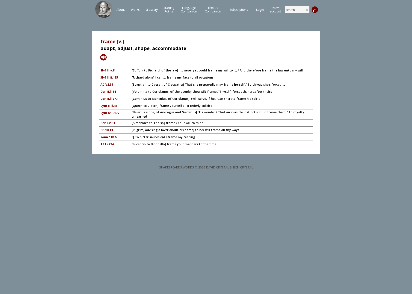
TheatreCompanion (213, 9)
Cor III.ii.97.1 (109, 99)
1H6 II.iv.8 (107, 70)
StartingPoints (169, 9)
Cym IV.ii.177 (109, 113)
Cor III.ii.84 (108, 91)
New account (275, 9)
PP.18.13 (106, 130)
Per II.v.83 (107, 123)
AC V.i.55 (106, 84)
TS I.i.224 (107, 144)
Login (260, 9)
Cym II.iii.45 (108, 106)
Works (135, 9)
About (121, 9)
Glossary (152, 9)
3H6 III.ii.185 (109, 77)
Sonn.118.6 (108, 137)
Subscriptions (239, 9)
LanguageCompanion (189, 9)
